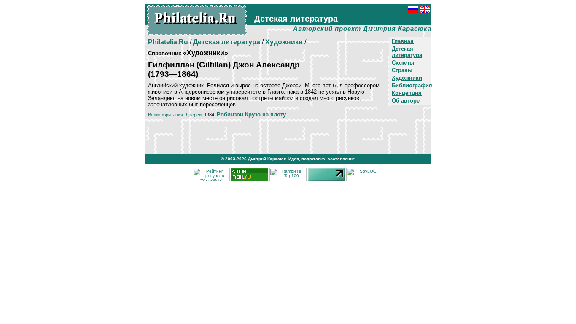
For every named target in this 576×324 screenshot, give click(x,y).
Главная (403, 41)
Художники (407, 78)
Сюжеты (403, 62)
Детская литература (407, 52)
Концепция (407, 93)
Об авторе (406, 100)
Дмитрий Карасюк (267, 159)
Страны (402, 70)
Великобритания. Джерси (175, 114)
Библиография (412, 85)
